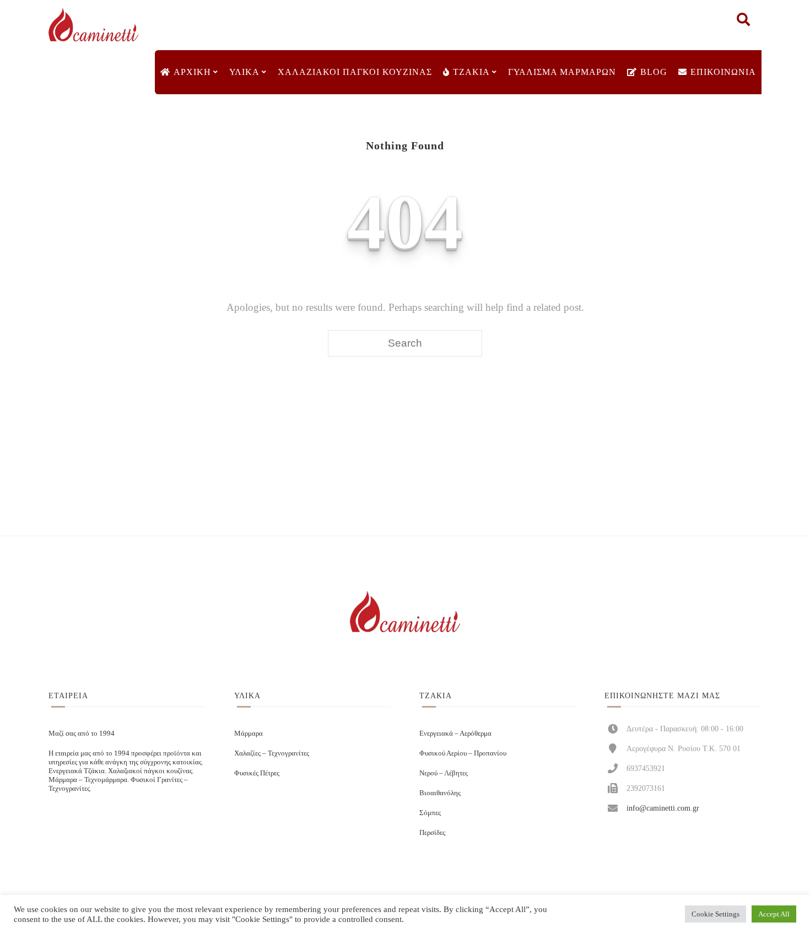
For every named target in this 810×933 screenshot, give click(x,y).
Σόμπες (430, 812)
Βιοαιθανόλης (440, 793)
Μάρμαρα (248, 733)
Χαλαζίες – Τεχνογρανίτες (271, 753)
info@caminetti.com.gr (663, 807)
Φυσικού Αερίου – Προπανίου (462, 753)
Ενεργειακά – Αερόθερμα (455, 733)
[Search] (743, 22)
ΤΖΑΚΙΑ (471, 72)
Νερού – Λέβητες (443, 773)
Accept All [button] (774, 914)
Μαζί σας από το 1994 (81, 733)
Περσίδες (432, 832)
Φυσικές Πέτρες (256, 773)
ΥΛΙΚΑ (244, 72)
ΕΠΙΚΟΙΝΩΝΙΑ (723, 72)
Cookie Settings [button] (715, 914)
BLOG (653, 72)
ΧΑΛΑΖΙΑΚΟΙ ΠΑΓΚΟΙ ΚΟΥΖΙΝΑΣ (355, 72)
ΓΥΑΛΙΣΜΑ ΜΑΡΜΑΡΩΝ (562, 72)
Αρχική (192, 72)
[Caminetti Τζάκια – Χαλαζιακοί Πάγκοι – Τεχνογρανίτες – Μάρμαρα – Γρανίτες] (93, 25)
